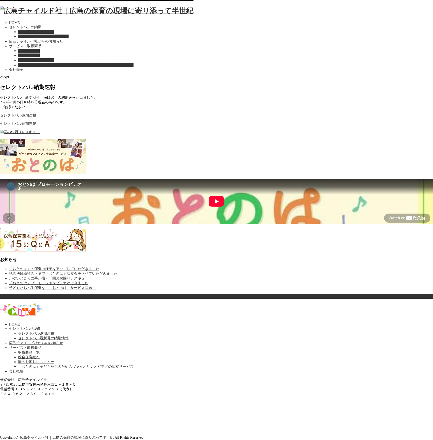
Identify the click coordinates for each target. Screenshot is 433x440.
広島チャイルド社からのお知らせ (36, 41)
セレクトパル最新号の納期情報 (43, 36)
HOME (14, 23)
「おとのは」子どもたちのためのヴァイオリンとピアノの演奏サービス (76, 65)
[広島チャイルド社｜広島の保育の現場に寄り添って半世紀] (96, 11)
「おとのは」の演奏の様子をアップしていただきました (54, 269)
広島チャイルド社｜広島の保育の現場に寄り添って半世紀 (67, 437)
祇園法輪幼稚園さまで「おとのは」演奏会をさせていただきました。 (65, 273)
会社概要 (16, 70)
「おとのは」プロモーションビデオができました (48, 283)
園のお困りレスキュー (36, 60)
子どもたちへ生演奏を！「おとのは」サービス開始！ (52, 288)
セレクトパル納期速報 (36, 32)
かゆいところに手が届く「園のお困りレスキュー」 (50, 278)
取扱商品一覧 (29, 51)
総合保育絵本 (29, 55)
